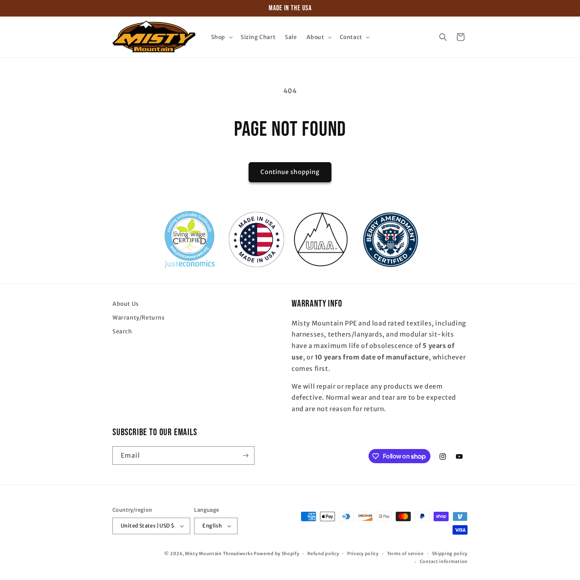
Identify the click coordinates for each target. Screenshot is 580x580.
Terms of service (405, 553)
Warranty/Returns (138, 317)
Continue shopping (290, 172)
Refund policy (323, 553)
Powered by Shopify (276, 553)
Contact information (444, 561)
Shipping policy (450, 553)
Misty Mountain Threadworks (219, 553)
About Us (125, 303)
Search (122, 331)
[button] (221, 37)
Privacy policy (363, 553)
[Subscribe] (245, 455)
